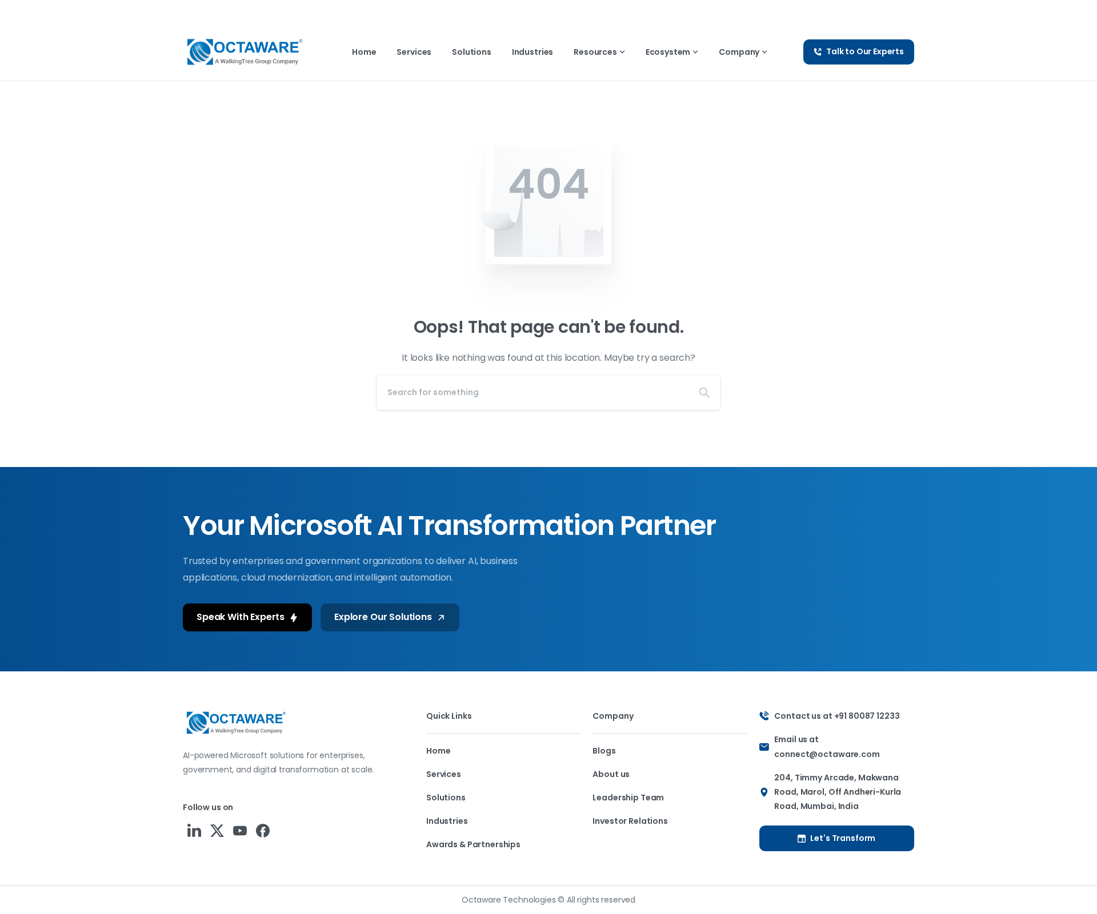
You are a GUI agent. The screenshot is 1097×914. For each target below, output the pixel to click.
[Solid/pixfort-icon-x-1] (217, 830)
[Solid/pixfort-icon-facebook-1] (262, 830)
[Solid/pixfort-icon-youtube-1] (240, 830)
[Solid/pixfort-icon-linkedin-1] (194, 830)
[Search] (704, 393)
